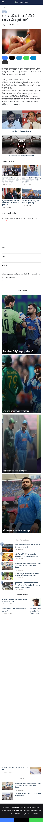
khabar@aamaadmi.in (30, 810)
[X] (12, 58)
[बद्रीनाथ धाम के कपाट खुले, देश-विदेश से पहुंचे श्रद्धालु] (31, 193)
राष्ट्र (9, 7)
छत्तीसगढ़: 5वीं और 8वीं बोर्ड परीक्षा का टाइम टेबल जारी (15, 768)
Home (5, 7)
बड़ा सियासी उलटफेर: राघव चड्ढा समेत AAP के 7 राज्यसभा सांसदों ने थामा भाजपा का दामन (11, 180)
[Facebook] (5, 58)
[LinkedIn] (19, 58)
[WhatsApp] (26, 58)
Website (4, 265)
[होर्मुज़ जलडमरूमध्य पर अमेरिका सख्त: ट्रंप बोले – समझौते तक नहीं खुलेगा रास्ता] (11, 193)
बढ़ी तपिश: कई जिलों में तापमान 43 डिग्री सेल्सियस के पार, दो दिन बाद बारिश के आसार (27, 555)
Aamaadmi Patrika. (34, 807)
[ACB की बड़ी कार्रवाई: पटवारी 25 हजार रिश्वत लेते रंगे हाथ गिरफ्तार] (7, 796)
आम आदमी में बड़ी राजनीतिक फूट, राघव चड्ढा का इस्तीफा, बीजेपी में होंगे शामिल (31, 180)
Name (4, 247)
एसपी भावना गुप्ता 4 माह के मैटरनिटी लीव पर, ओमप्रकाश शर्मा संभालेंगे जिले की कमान (27, 574)
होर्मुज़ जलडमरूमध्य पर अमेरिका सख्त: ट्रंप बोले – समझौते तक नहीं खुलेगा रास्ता (11, 202)
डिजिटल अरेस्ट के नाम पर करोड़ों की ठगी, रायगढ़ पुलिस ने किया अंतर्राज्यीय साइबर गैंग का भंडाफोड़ (28, 565)
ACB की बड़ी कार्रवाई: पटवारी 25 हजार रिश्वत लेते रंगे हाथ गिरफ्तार (28, 794)
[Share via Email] (5, 62)
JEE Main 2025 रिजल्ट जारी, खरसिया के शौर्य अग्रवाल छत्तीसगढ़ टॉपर (14, 600)
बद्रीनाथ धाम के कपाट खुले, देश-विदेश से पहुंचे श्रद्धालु (31, 201)
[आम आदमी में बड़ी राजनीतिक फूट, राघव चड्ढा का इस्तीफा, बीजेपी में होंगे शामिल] (31, 170)
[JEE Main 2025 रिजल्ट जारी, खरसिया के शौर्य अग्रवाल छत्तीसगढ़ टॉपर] (35, 602)
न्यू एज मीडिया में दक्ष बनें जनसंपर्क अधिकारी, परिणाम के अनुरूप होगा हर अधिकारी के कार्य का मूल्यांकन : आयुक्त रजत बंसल (27, 585)
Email (4, 256)
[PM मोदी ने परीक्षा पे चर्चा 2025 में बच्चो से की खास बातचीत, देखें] (35, 686)
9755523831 (19, 810)
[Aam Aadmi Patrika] (21, 2)
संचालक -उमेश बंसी (6, 810)
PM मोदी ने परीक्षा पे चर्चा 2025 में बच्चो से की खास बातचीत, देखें (14, 610)
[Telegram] (33, 58)
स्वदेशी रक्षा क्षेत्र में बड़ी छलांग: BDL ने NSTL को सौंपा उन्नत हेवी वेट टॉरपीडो (27, 546)
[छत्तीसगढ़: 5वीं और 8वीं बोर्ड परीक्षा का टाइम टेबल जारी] (35, 770)
